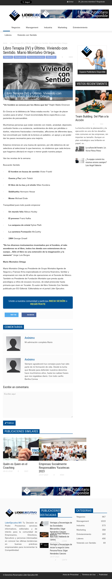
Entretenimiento (79, 28)
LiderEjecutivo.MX (13, 523)
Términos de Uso (89, 575)
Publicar (10, 423)
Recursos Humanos (36, 57)
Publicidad (103, 575)
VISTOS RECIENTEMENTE (92, 84)
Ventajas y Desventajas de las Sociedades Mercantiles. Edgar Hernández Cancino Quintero (61, 529)
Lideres (7, 36)
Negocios (15, 28)
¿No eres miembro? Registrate (92, 2)
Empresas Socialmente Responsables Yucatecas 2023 (54, 467)
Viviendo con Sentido (27, 35)
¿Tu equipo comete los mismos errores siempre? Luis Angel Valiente (96, 162)
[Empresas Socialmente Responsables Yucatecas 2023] (62, 451)
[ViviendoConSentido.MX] (18, 15)
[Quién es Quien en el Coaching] (27, 450)
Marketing (61, 28)
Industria (47, 28)
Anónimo (30, 338)
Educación (51, 57)
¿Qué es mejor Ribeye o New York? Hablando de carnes (59, 536)
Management (31, 28)
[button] (106, 27)
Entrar (71, 2)
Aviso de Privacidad (70, 575)
